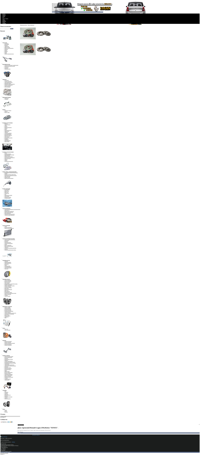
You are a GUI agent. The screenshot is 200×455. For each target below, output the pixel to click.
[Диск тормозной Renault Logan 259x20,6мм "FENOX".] (28, 56)
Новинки (4, 14)
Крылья (6, 126)
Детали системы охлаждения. (10, 239)
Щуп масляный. (7, 86)
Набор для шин (7, 47)
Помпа (6, 244)
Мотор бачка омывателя (9, 212)
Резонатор (6, 68)
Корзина (1, 454)
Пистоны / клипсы (8, 110)
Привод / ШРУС (7, 315)
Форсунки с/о (7, 210)
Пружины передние (8, 368)
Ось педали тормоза (8, 287)
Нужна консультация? (4, 453)
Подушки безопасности (9, 161)
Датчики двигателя (8, 81)
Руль (5, 194)
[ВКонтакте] (8, 422)
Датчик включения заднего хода (10, 313)
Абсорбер (6, 261)
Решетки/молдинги (8, 130)
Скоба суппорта (7, 296)
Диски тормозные (8, 280)
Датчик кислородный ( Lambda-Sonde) (11, 65)
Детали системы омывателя (9, 215)
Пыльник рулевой (8, 197)
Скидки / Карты (5, 18)
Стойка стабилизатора (8, 361)
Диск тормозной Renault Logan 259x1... (192, 434)
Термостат (6, 247)
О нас (3, 19)
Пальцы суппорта (8, 286)
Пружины (6, 366)
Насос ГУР (6, 190)
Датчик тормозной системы (9, 285)
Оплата (3, 22)
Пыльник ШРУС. (8, 308)
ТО (3, 17)
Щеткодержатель (8, 398)
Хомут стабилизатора (8, 375)
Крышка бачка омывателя (9, 211)
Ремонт (3, 16)
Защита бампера (7, 124)
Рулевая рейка (7, 189)
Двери (6, 125)
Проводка (6, 394)
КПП (5, 317)
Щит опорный (7, 291)
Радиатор (6, 241)
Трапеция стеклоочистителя (10, 214)
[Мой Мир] (11, 422)
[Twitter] (9, 422)
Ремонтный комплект (8, 396)
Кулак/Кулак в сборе (8, 292)
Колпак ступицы (8, 373)
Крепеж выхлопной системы (10, 66)
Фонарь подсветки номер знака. (10, 174)
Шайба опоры (7, 371)
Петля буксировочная (8, 137)
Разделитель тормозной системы (10, 293)
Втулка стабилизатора (8, 372)
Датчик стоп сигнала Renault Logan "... (25, 434)
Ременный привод (8, 83)
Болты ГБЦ (7, 80)
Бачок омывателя (8, 213)
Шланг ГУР (7, 191)
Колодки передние (8, 281)
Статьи (3, 15)
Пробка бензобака (8, 262)
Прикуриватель (7, 155)
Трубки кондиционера (8, 243)
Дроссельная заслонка (8, 82)
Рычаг (6, 370)
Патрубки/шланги (8, 242)
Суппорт (6, 295)
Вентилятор (7, 240)
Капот (6, 129)
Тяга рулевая (7, 196)
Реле (5, 391)
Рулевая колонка (7, 198)
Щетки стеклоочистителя (9, 53)
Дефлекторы (7, 46)
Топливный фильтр (8, 266)
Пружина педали (8, 369)
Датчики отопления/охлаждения (10, 248)
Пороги (6, 128)
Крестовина (7, 314)
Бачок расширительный (9, 246)
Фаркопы (6, 49)
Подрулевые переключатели (10, 157)
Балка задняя (7, 141)
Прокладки (7, 98)
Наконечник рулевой (8, 195)
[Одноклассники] (10, 422)
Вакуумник (7, 288)
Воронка (6, 45)
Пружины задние (8, 367)
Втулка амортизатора (8, 357)
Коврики (6, 51)
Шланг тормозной (8, 294)
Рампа (6, 265)
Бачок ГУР (6, 192)
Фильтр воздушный (8, 341)
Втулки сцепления (8, 310)
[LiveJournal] (12, 422)
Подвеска (6, 358)
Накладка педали (8, 158)
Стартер (6, 397)
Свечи (6, 226)
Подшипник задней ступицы (10, 362)
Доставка (4, 23)
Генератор (6, 392)
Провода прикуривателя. (9, 48)
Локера (6, 160)
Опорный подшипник (8, 374)
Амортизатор (7, 379)
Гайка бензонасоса (8, 263)
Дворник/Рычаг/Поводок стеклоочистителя (12, 209)
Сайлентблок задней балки (9, 364)
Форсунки (6, 268)
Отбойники (7, 139)
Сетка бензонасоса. (8, 267)
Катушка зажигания (8, 227)
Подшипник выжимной (9, 311)
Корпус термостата (8, 245)
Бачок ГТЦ (6, 290)
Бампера (6, 123)
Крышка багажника (8, 127)
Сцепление (7, 316)
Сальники (6, 99)
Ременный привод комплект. (10, 84)
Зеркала (6, 159)
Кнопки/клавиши (8, 153)
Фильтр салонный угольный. (10, 343)
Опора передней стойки (9, 356)
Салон (6, 152)
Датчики (6, 393)
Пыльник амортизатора (9, 377)
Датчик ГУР (7, 193)
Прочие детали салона (8, 156)
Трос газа (6, 329)
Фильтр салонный (8, 342)
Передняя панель (8, 140)
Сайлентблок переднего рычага (10, 365)
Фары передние (7, 176)
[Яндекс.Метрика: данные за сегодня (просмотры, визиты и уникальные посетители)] (3, 436)
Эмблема (6, 132)
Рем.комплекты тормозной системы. (11, 283)
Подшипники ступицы (9, 359)
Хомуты (6, 111)
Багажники (7, 43)
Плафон (6, 173)
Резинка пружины (8, 376)
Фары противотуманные (9, 178)
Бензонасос (7, 264)
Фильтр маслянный (8, 344)
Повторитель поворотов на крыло (11, 175)
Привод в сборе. (7, 307)
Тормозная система (23, 25)
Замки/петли (7, 131)
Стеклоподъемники (8, 133)
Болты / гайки (7, 112)
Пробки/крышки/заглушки (9, 154)
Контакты (4, 21)
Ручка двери (7, 136)
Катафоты (6, 138)
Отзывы (3, 20)
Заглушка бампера (8, 134)
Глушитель (6, 67)
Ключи (6, 50)
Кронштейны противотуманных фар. (11, 172)
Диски (6, 410)
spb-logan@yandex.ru (36, 434)
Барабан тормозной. (8, 284)
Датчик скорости (8, 312)
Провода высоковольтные (9, 228)
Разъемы (6, 395)
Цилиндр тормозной (8, 289)
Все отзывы (2, 417)
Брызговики (7, 44)
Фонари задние (7, 177)
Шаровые (6, 360)
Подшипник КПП (8, 309)
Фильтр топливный (8, 345)
